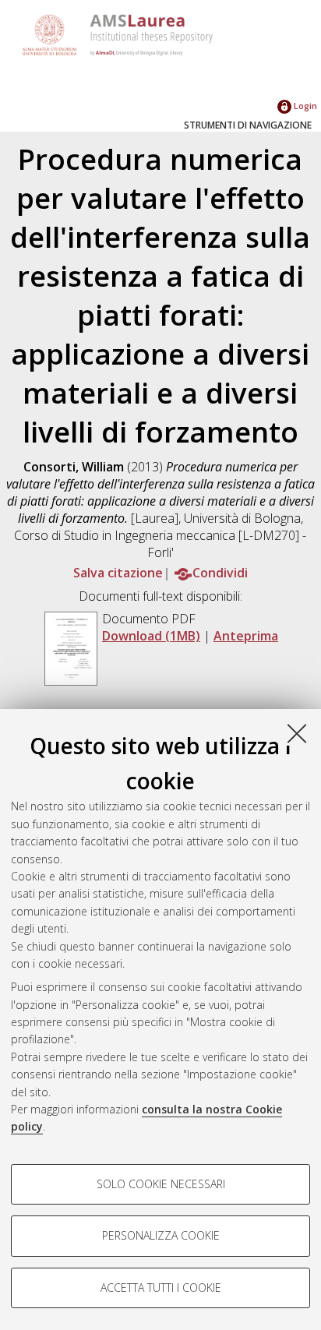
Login (304, 105)
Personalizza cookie (161, 1235)
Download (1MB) (151, 635)
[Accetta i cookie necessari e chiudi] (296, 733)
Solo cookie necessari (161, 1184)
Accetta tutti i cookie (161, 1287)
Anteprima (245, 635)
